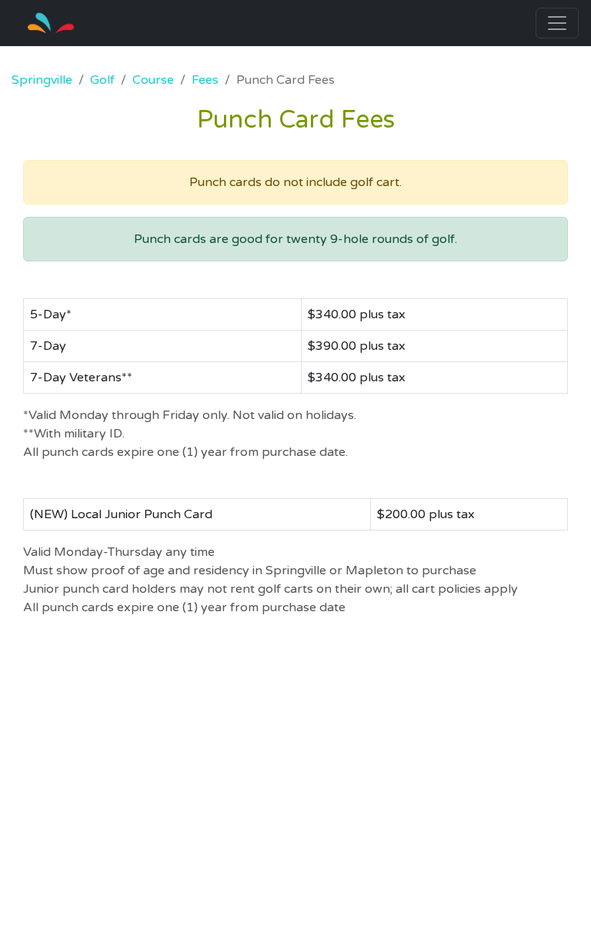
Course (153, 80)
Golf (102, 80)
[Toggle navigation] (557, 23)
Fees (205, 80)
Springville (42, 80)
